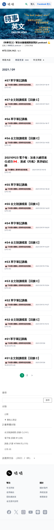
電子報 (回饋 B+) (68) (13, 438)
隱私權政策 (11, 497)
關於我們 (43, 488)
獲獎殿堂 (43, 497)
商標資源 (43, 492)
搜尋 (4, 392)
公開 (6, 414)
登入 (32, 4)
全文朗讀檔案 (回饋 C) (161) (16, 432)
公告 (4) (7, 449)
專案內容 (6, 60)
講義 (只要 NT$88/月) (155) (16, 443)
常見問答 (38, 60)
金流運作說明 (12, 501)
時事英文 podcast (15, 46)
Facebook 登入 (44, 4)
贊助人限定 (10, 419)
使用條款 (10, 492)
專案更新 (22, 60)
